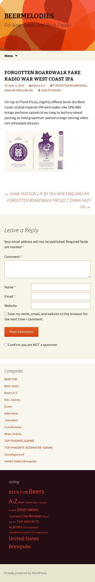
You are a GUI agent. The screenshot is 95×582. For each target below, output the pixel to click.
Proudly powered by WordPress (25, 573)
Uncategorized (14, 454)
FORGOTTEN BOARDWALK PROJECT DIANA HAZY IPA (49, 203)
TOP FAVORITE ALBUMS (19, 441)
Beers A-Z (38, 85)
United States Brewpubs (20, 461)
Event (8, 406)
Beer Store (11, 386)
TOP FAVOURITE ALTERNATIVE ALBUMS (28, 448)
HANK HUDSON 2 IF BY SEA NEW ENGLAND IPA (46, 193)
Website (10, 305)
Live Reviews (13, 427)
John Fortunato (51, 90)
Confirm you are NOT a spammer (32, 344)
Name (10, 287)
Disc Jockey (12, 400)
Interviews (11, 413)
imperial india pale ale (18, 90)
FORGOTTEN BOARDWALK (70, 85)
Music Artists (12, 434)
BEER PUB (10, 379)
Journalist (10, 420)
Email (9, 296)
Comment (13, 256)
